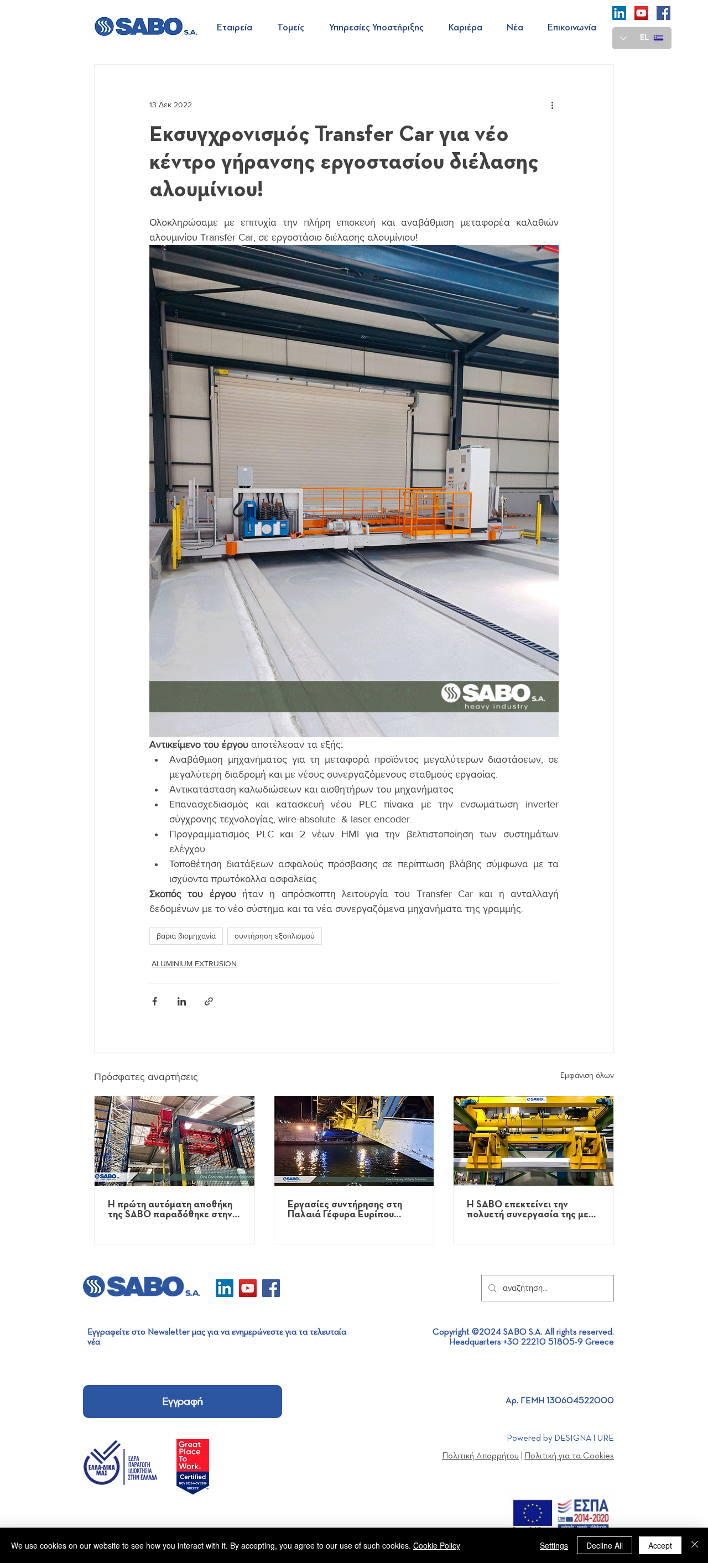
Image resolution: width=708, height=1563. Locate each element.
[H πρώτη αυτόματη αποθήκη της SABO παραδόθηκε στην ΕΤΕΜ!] (174, 1141)
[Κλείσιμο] (694, 1545)
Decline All (604, 1545)
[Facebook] (663, 13)
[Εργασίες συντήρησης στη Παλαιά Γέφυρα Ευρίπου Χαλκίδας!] (354, 1141)
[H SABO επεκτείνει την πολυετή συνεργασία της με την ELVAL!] (533, 1141)
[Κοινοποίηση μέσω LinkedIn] (181, 1001)
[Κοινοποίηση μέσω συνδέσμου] (209, 1001)
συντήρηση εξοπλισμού (275, 935)
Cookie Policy (436, 1545)
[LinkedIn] (619, 13)
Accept (660, 1545)
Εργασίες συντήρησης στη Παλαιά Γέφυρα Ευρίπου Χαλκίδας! (345, 1210)
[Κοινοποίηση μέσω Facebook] (154, 1001)
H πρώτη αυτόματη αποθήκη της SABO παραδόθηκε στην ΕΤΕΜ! (170, 1210)
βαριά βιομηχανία (186, 935)
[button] (239, 27)
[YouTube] (641, 13)
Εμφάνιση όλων (587, 1075)
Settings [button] (554, 1545)
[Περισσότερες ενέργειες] (552, 104)
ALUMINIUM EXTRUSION (194, 963)
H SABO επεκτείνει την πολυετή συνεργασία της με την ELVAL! (528, 1210)
